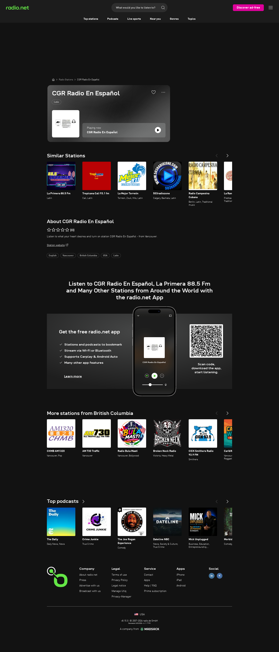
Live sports (134, 19)
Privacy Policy (120, 580)
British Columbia (88, 256)
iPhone (180, 575)
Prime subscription (155, 591)
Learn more (73, 376)
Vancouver (68, 256)
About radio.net (88, 575)
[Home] (53, 79)
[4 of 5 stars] (62, 230)
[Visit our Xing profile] (219, 576)
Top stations (91, 19)
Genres (174, 19)
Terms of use (119, 575)
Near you (155, 19)
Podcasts (112, 19)
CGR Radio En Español (102, 132)
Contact (148, 575)
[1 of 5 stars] (49, 230)
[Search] (163, 7)
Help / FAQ (150, 585)
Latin (56, 102)
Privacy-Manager (121, 596)
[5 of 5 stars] (67, 230)
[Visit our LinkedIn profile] (211, 576)
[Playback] (158, 130)
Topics (191, 19)
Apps (147, 580)
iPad (179, 580)
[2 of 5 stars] (53, 230)
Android (181, 585)
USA (105, 256)
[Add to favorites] (154, 92)
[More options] (163, 92)
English (53, 256)
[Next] (227, 154)
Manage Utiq (119, 591)
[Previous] (216, 154)
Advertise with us (89, 585)
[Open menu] (270, 7)
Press (82, 580)
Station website (56, 245)
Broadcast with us (90, 591)
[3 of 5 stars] (58, 230)
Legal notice (119, 585)
